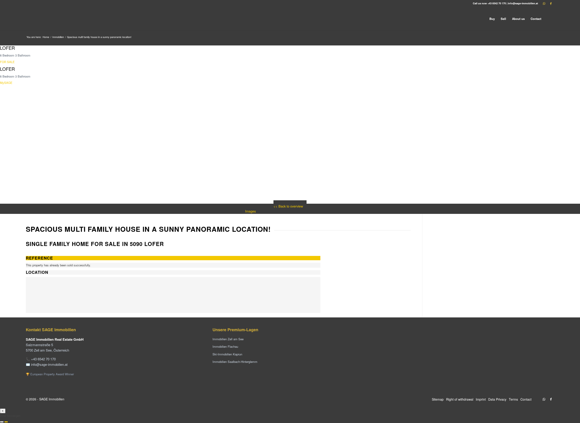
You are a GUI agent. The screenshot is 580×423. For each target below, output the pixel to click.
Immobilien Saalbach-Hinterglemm (235, 361)
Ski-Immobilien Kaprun (227, 354)
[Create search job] (6, 421)
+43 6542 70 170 (497, 3)
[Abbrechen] (2, 422)
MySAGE (6, 82)
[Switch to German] (549, 19)
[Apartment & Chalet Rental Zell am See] (473, 354)
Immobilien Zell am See (228, 339)
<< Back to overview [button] (288, 206)
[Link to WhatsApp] (544, 3)
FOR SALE (7, 62)
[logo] (60, 19)
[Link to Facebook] (550, 3)
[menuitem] (492, 19)
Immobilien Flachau (225, 346)
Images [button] (250, 211)
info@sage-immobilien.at (523, 3)
